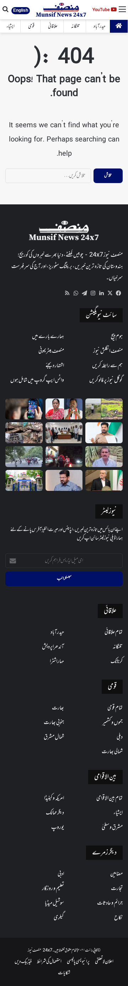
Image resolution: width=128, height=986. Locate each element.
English (20, 10)
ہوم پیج (117, 336)
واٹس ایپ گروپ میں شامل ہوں (37, 380)
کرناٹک (117, 661)
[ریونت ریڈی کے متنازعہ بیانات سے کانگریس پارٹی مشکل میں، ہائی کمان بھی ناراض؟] (104, 432)
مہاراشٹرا (57, 661)
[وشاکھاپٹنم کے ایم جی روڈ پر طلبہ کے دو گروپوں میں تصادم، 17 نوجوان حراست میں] (24, 456)
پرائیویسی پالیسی (78, 961)
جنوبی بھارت (54, 722)
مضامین (116, 874)
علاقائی (53, 26)
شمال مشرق (54, 737)
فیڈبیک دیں (23, 961)
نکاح (118, 917)
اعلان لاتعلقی (104, 961)
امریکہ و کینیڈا (54, 798)
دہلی (120, 737)
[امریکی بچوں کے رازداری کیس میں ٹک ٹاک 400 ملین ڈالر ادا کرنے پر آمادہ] (24, 408)
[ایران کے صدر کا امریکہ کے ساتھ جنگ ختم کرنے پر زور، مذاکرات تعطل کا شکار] (104, 480)
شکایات (64, 973)
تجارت (117, 888)
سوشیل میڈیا (54, 903)
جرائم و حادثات (110, 903)
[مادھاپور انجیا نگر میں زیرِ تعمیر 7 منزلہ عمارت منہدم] (24, 432)
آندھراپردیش (53, 647)
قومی (31, 26)
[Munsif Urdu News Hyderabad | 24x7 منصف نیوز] (61, 10)
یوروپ (57, 827)
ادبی (61, 874)
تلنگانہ (75, 26)
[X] (110, 293)
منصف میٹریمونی (51, 351)
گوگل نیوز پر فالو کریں (106, 380)
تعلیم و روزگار (53, 888)
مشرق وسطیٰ (112, 827)
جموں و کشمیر (112, 722)
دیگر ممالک (55, 813)
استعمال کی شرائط (49, 961)
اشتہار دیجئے (55, 365)
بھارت (58, 708)
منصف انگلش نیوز (108, 351)
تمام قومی (115, 708)
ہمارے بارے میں (48, 336)
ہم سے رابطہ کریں (107, 365)
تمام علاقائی (114, 632)
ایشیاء (10, 26)
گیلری (59, 917)
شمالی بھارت (112, 751)
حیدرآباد (100, 26)
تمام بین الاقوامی (109, 798)
